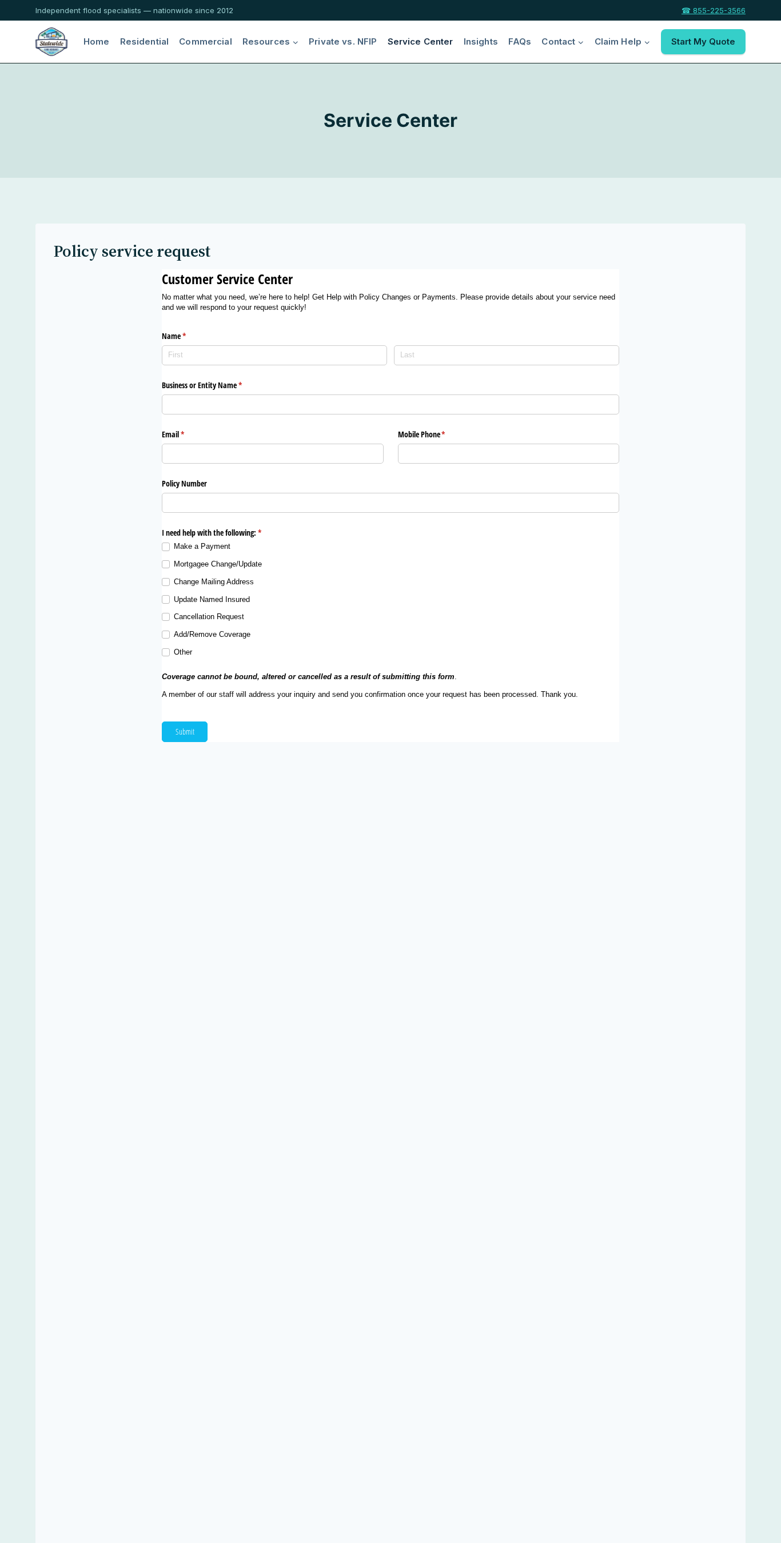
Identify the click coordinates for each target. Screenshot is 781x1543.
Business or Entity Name (215, 385)
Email (186, 434)
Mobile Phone (435, 434)
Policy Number (184, 483)
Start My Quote (703, 41)
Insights (481, 41)
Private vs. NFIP (343, 41)
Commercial (205, 41)
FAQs (520, 41)
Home (96, 41)
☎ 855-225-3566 (714, 10)
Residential (144, 41)
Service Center (420, 41)
